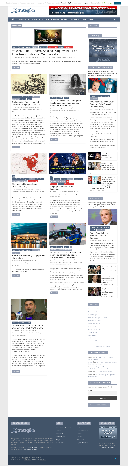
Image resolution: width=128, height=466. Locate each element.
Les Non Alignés (60, 437)
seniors (52, 265)
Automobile (63, 262)
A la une (15, 47)
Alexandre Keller (93, 341)
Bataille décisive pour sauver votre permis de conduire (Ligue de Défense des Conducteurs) (65, 255)
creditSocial (32, 263)
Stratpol (58, 440)
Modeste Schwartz (94, 323)
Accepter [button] (117, 3)
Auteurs (64, 19)
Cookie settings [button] (107, 3)
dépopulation (39, 263)
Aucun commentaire (41, 57)
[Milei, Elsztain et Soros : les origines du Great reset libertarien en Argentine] (94, 288)
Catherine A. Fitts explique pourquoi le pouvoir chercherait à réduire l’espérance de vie (108, 167)
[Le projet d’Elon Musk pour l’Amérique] (67, 155)
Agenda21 (25, 333)
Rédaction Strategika (28, 57)
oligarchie (58, 57)
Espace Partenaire (82, 443)
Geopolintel (59, 431)
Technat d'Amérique (30, 191)
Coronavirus (94, 98)
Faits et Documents (83, 431)
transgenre (74, 110)
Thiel (13, 112)
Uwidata (79, 437)
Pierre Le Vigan (92, 315)
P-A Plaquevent (53, 47)
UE (78, 110)
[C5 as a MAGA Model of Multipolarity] (94, 266)
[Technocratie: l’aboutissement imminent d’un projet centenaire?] (29, 75)
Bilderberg (25, 263)
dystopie (32, 109)
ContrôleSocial (33, 333)
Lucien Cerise (92, 326)
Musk (23, 191)
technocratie (65, 57)
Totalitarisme (72, 57)
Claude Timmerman (94, 329)
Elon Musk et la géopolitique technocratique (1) (24, 185)
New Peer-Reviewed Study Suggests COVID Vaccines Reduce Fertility (102, 104)
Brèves (66, 98)
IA (44, 263)
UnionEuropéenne (67, 265)
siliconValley (73, 194)
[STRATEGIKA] (23, 427)
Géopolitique (43, 47)
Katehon (79, 434)
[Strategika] (13, 19)
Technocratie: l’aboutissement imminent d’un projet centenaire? (26, 103)
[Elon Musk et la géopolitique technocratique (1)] (29, 155)
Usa (13, 194)
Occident (52, 57)
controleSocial (26, 109)
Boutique (74, 19)
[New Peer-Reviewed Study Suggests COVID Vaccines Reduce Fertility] (102, 79)
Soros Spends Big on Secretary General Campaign (99, 235)
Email (90, 390)
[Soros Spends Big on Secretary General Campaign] (102, 210)
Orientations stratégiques (20, 181)
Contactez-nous (87, 19)
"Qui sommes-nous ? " (32, 447)
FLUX (78, 428)
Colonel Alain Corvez (94, 320)
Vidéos (61, 47)
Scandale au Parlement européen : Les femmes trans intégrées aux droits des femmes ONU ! (66, 103)
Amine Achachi (92, 338)
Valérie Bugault (92, 332)
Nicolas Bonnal (93, 335)
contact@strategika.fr (30, 449)
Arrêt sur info (60, 434)
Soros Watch (101, 230)
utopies (17, 112)
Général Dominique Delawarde (97, 318)
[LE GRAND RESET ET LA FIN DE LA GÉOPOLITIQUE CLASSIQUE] (29, 301)
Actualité (45, 19)
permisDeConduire (77, 262)
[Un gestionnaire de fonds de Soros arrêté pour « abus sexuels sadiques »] (94, 276)
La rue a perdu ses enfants (104, 372)
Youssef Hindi (68, 47)
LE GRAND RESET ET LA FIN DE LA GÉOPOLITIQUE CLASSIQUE (28, 326)
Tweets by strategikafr (103, 346)
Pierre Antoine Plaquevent (96, 309)
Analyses (35, 19)
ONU (62, 110)
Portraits (55, 19)
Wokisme (52, 113)
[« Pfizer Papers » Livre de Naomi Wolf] (94, 153)
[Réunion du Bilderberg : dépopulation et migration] (29, 224)
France (69, 262)
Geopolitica (80, 440)
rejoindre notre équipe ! (109, 447)
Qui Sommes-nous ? (23, 19)
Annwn (90, 362)
